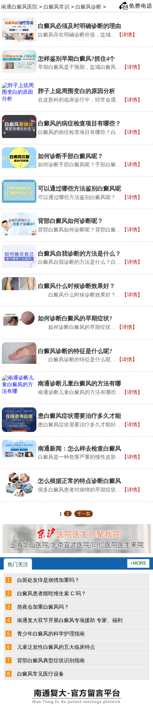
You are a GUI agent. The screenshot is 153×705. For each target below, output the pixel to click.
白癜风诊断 (88, 6)
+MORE (138, 563)
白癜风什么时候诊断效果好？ (76, 285)
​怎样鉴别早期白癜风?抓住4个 (76, 58)
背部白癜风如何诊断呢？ (70, 220)
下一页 (83, 513)
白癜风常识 (56, 6)
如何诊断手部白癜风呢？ (70, 156)
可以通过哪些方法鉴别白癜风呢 (79, 188)
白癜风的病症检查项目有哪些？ (79, 123)
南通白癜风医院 (19, 6)
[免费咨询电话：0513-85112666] (135, 5)
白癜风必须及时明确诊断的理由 (79, 25)
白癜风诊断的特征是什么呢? (75, 351)
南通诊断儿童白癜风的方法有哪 (79, 383)
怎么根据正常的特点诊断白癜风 (79, 480)
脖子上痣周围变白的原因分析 (76, 90)
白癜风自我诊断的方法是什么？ (79, 253)
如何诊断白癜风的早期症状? (75, 318)
